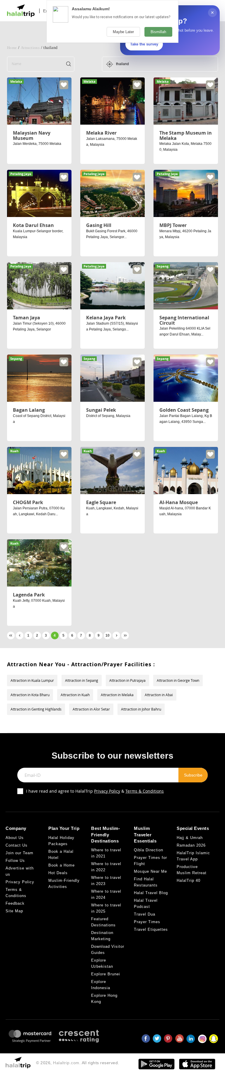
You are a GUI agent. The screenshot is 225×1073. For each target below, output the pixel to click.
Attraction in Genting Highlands (36, 709)
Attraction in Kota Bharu (30, 694)
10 (107, 635)
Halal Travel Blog (151, 893)
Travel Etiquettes (151, 929)
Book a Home (61, 865)
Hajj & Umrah (190, 837)
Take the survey (144, 44)
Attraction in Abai (159, 694)
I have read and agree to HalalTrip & (95, 791)
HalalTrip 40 (188, 880)
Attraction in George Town (178, 680)
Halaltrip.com (66, 1062)
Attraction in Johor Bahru (141, 709)
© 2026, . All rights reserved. (77, 1062)
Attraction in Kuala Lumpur (32, 680)
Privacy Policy (107, 791)
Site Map (14, 911)
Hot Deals (58, 873)
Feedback (15, 903)
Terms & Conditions (144, 791)
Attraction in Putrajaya (127, 680)
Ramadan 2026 (191, 845)
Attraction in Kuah (75, 694)
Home (12, 47)
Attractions (30, 47)
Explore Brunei (105, 974)
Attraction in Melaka (117, 694)
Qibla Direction (148, 850)
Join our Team (19, 853)
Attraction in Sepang (81, 680)
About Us (15, 837)
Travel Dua (144, 914)
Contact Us (17, 845)
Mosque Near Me (150, 871)
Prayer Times (147, 922)
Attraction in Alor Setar (91, 709)
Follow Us (15, 860)
